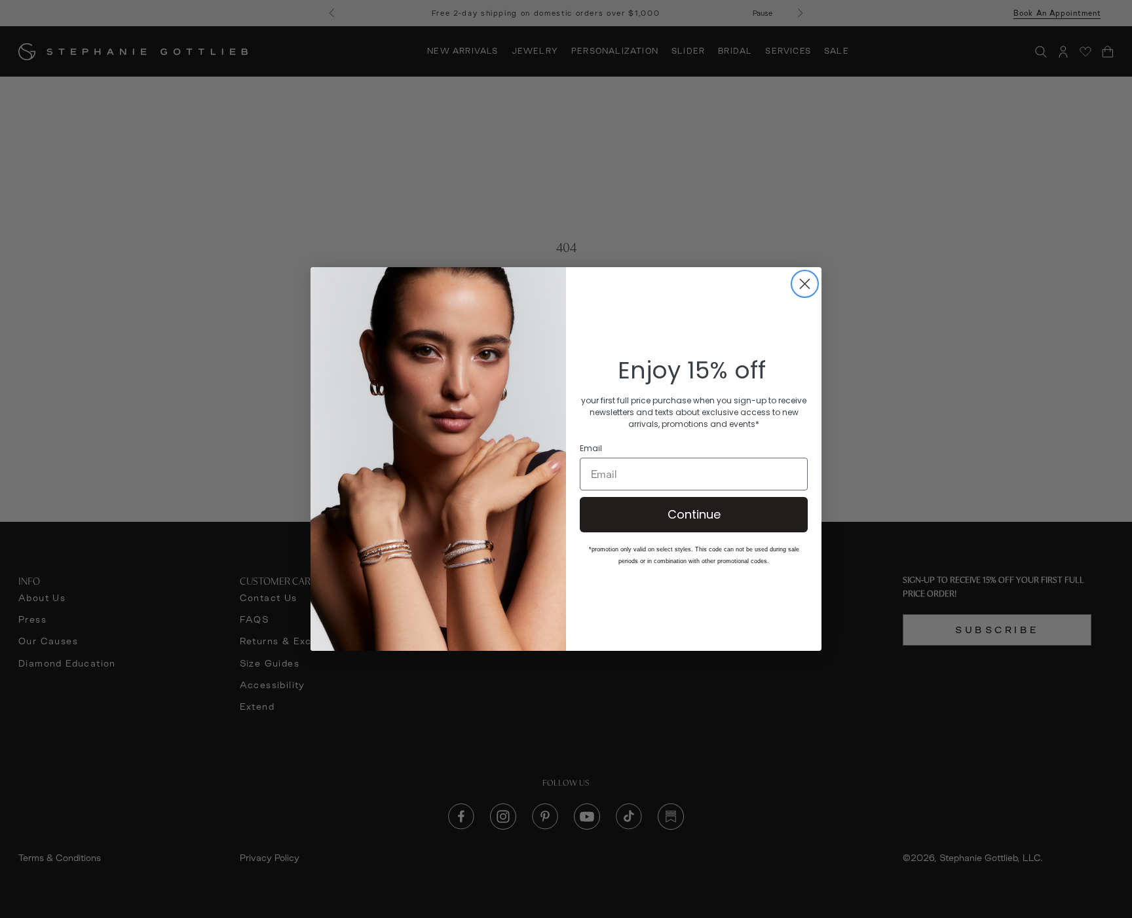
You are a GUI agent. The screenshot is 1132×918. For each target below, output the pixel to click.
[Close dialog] (804, 283)
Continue (694, 514)
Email (591, 448)
